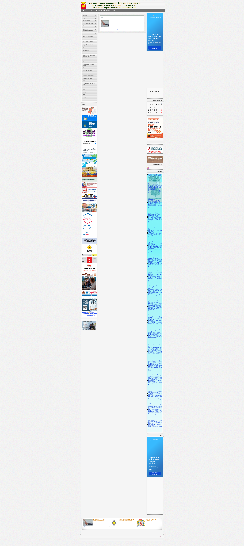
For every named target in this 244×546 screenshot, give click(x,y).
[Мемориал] (89, 198)
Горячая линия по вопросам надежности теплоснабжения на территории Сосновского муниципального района (155, 391)
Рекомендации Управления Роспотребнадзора (155, 381)
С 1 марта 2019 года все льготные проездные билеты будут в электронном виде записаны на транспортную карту (155, 329)
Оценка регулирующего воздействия (88, 45)
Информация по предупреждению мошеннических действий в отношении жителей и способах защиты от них (155, 367)
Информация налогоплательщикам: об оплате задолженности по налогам (155, 358)
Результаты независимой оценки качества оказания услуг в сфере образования (155, 399)
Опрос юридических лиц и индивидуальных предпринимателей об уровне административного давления (154, 200)
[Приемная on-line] (89, 192)
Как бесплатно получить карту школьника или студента (155, 253)
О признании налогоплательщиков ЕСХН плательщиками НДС (155, 370)
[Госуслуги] (89, 237)
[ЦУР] (89, 161)
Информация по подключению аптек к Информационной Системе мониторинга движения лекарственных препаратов (155, 261)
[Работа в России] (89, 202)
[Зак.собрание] (89, 187)
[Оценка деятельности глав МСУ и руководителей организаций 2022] (89, 298)
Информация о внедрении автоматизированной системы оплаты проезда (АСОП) (155, 361)
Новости (85, 15)
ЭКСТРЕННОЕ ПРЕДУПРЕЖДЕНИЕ (103, 10)
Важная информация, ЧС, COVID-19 (88, 33)
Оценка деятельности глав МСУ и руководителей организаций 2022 (154, 191)
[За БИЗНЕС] (89, 272)
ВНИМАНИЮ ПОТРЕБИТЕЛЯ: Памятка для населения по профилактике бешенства (155, 257)
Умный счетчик (151, 232)
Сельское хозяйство (87, 73)
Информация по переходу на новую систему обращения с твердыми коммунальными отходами (155, 375)
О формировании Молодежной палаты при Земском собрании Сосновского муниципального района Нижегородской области (155, 219)
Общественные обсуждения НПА (89, 84)
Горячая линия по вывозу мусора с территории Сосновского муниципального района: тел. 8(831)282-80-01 (155, 308)
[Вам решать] (89, 166)
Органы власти (86, 20)
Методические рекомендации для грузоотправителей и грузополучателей (155, 210)
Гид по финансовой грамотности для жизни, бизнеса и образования (155, 95)
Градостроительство (87, 47)
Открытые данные (87, 67)
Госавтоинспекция (124, 519)
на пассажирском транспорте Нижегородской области (155, 363)
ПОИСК (114, 10)
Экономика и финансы (88, 23)
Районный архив (86, 80)
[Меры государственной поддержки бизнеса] (89, 290)
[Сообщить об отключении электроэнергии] (89, 128)
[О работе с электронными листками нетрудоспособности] (89, 310)
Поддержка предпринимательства (88, 30)
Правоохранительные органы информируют (88, 26)
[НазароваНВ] (89, 211)
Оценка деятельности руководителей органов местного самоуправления (155, 282)
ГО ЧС (84, 97)
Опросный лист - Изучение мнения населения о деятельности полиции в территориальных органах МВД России (155, 287)
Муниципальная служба (88, 36)
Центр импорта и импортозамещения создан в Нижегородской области (155, 214)
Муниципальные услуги (88, 41)
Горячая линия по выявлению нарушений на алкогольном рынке (155, 383)
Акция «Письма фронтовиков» (154, 251)
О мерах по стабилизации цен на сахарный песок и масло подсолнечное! (155, 225)
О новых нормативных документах (155, 222)
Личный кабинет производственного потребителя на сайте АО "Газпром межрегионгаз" (155, 396)
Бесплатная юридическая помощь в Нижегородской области (152, 521)
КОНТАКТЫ (91, 10)
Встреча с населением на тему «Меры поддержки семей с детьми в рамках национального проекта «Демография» (155, 247)
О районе (85, 18)
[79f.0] (105, 23)
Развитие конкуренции (87, 70)
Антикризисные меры (152, 212)
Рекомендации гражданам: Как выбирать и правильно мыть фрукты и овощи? (155, 290)
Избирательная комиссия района (88, 65)
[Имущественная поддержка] (89, 243)
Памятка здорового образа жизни (154, 221)
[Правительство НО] (89, 181)
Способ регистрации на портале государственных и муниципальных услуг (155, 427)
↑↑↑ (160, 536)
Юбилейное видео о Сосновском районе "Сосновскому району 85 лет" (155, 228)
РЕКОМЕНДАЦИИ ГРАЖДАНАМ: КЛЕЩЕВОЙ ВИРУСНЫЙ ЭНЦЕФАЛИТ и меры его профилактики (155, 318)
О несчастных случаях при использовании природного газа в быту (155, 264)
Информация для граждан (153, 302)
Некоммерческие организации (89, 75)
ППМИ (84, 92)
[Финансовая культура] (89, 253)
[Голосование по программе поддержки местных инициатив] (89, 120)
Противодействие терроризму (89, 61)
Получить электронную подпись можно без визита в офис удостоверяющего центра (155, 378)
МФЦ (84, 89)
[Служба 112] (89, 262)
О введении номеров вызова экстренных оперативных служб (155, 430)
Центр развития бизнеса (88, 52)
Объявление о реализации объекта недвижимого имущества (155, 250)
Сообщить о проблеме (154, 47)
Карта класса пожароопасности (153, 167)
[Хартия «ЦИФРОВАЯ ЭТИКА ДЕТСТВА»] (89, 316)
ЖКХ (84, 94)
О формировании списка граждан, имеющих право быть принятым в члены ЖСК (155, 234)
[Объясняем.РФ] (89, 146)
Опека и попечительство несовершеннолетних (113, 29)
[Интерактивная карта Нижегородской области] (89, 114)
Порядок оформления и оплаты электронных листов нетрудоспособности (155, 243)
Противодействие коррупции (89, 59)
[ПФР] (89, 176)
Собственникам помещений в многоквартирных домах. (155, 372)
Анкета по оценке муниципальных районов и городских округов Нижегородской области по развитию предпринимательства (155, 411)
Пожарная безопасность (88, 78)
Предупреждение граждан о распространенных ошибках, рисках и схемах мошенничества (155, 333)
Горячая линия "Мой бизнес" (153, 216)
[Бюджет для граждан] (89, 170)
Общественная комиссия (153, 413)
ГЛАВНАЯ (84, 10)
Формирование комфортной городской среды (89, 56)
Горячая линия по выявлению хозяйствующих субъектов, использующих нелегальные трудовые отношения (155, 386)
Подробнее (86, 526)
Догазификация (86, 50)
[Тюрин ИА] (89, 208)
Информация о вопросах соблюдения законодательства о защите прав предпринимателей (155, 304)
